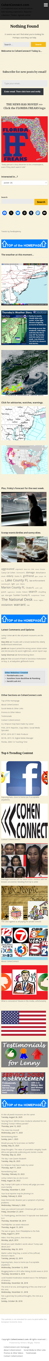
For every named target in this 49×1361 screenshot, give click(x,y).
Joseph (41, 576)
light (13, 584)
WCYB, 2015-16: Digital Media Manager (17, 738)
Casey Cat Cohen (8, 572)
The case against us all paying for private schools (21, 921)
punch (3, 592)
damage (30, 572)
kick (2, 581)
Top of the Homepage (10, 701)
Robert (25, 592)
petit (37, 588)
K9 (45, 576)
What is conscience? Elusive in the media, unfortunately (23, 1001)
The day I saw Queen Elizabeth (13, 1158)
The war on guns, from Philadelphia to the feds (20, 1231)
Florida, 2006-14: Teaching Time (14, 742)
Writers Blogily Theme (30, 1342)
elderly (10, 576)
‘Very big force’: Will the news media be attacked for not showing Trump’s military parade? (23, 1122)
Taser (43, 595)
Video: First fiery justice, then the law (16, 1237)
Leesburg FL (5, 584)
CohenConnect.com (15, 5)
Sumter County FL (21, 595)
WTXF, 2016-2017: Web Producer (14, 734)
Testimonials (6, 716)
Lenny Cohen (6, 635)
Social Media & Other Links (12, 708)
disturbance (41, 572)
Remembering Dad (9, 1171)
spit (2, 595)
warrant (20, 604)
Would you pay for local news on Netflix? (17, 1143)
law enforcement (37, 580)
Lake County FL (16, 580)
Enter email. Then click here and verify (22, 92)
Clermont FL (20, 573)
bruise (42, 569)
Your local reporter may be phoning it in (17, 1193)
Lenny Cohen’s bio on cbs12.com (14, 1178)
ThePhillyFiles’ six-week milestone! (15, 1224)
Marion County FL (13, 587)
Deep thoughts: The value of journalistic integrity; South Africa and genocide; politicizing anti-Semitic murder (23, 1150)
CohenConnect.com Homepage (16, 1347)
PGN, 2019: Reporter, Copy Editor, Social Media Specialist (20, 729)
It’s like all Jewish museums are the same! (18, 1114)
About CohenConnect (10, 704)
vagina (41, 600)
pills (41, 588)
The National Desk (17, 599)
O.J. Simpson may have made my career (17, 724)
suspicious (35, 595)
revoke (18, 592)
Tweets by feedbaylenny (11, 231)
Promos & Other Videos (11, 712)
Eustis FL (18, 576)
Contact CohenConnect (10, 720)
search (33, 591)
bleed (37, 569)
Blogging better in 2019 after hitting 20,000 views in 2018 (24, 1271)
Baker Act (27, 569)
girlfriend (28, 576)
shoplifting (42, 592)
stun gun (8, 595)
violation (7, 605)
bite (32, 569)
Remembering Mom (26, 655)
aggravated (7, 569)
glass (36, 576)
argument (19, 569)
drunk (3, 576)
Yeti (28, 605)
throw (36, 600)
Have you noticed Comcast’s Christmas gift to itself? (22, 1209)
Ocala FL (30, 587)
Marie (22, 584)
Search (41, 202)
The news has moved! (10, 1130)
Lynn (17, 584)
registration (11, 592)
